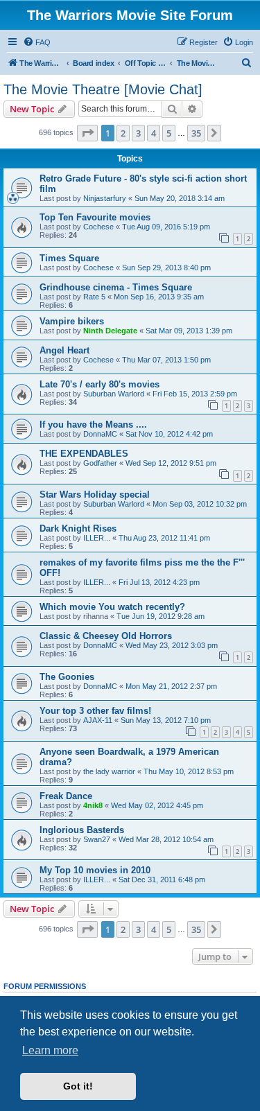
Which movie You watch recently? (112, 607)
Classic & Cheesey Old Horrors (106, 636)
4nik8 (93, 805)
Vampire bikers (72, 321)
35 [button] (196, 133)
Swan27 (96, 839)
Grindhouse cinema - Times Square (116, 287)
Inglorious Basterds (82, 830)
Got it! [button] (78, 1086)
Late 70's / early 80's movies (99, 384)
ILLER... (96, 538)
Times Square (69, 258)
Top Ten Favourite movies (95, 217)
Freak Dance (66, 796)
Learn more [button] (50, 1050)
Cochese (98, 226)
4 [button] (153, 133)
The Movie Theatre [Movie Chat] (102, 89)
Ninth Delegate (110, 330)
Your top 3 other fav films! (95, 711)
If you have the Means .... (93, 424)
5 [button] (168, 133)
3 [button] (138, 133)
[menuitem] (37, 42)
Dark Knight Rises (78, 528)
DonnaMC (100, 434)
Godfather (100, 463)
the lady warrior (109, 771)
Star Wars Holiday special (95, 494)
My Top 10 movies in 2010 (95, 870)
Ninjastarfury (104, 198)
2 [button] (123, 133)
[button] (87, 133)
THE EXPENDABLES (84, 453)
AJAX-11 (97, 720)
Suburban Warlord (113, 394)
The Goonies (67, 677)
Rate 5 (94, 296)
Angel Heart (64, 350)
